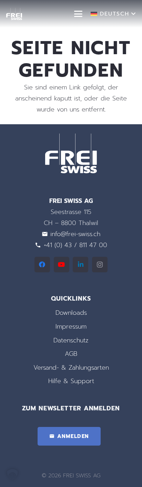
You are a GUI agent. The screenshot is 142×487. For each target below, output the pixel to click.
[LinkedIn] (80, 264)
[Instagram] (100, 264)
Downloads (71, 313)
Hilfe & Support (71, 381)
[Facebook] (42, 264)
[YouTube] (61, 264)
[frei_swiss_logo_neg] (14, 14)
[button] (78, 14)
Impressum (71, 326)
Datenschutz (71, 340)
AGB (71, 354)
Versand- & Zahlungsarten (71, 367)
